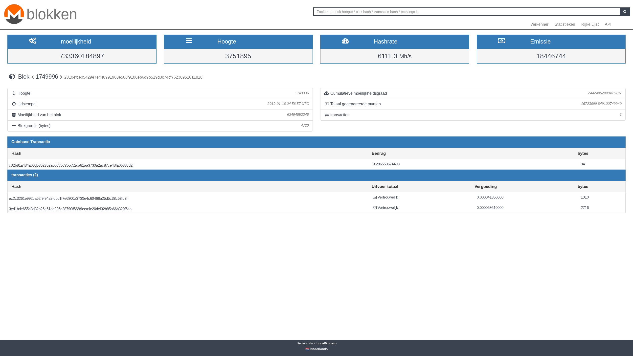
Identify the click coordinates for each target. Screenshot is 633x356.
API (608, 24)
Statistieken (565, 24)
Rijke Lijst (590, 24)
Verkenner (539, 24)
